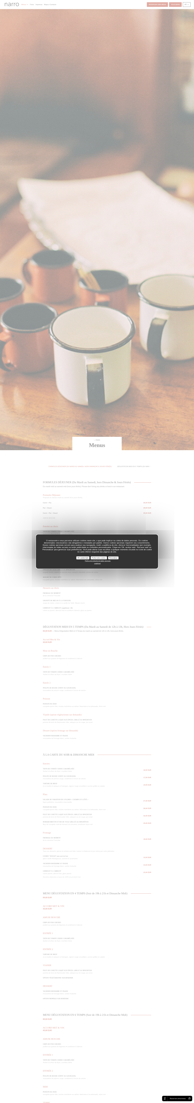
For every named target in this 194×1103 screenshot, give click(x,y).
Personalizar (113, 558)
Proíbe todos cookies (99, 558)
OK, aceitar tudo (82, 558)
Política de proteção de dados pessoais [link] (98, 561)
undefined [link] (97, 563)
